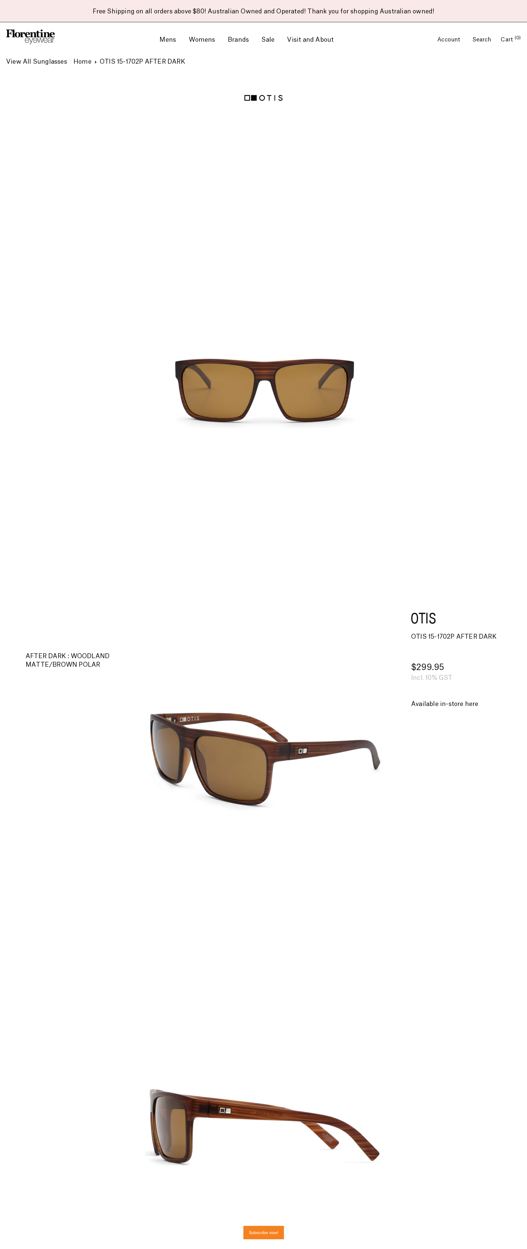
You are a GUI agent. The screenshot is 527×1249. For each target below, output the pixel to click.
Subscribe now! (263, 1232)
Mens (168, 40)
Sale (267, 40)
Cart (511, 39)
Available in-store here (445, 704)
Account (449, 39)
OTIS (423, 618)
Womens (202, 40)
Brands (238, 40)
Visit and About (310, 40)
